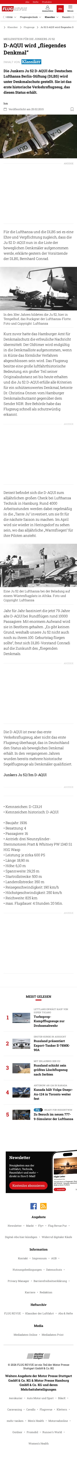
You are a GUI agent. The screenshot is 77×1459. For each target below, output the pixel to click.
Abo (27, 1)
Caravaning (14, 1409)
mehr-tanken (15, 1421)
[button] (38, 136)
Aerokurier (16, 1398)
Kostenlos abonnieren (28, 1185)
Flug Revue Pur (57, 1225)
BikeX (62, 1398)
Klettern (62, 1409)
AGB (54, 1258)
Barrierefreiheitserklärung (50, 1281)
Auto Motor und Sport (40, 1398)
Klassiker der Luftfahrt (39, 1313)
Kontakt (23, 1258)
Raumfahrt (68, 17)
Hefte (35, 1)
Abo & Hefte (65, 1313)
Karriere (30, 1292)
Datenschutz (54, 1269)
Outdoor (17, 1432)
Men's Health (36, 1421)
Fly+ (41, 1225)
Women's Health (38, 1443)
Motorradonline (58, 1421)
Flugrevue (46, 1409)
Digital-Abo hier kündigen (21, 1237)
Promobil (32, 1432)
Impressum (39, 1258)
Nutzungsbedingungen (27, 1269)
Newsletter (15, 1225)
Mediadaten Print (53, 1334)
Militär (9, 17)
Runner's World (52, 1432)
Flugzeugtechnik (29, 17)
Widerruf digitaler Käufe (57, 1237)
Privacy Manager (18, 1281)
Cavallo (30, 1409)
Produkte (47, 1)
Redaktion (46, 1292)
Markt (30, 1225)
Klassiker (50, 17)
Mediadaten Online (25, 1334)
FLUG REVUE (12, 1313)
